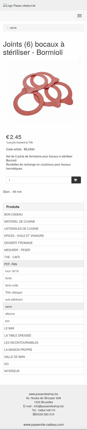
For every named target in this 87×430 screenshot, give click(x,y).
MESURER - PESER (17, 250)
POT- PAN (10, 264)
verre (8, 306)
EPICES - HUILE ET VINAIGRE (24, 236)
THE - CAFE (12, 257)
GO (6, 364)
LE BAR (9, 328)
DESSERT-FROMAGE (18, 243)
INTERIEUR (11, 371)
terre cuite (11, 285)
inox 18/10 (12, 271)
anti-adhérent (13, 299)
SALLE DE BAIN (14, 357)
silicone (10, 314)
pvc (7, 321)
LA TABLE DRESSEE (17, 335)
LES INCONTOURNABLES (21, 342)
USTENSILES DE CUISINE (21, 228)
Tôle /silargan (13, 292)
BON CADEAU (13, 214)
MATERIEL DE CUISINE (19, 221)
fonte (8, 278)
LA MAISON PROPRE (18, 350)
